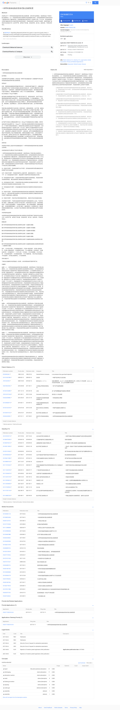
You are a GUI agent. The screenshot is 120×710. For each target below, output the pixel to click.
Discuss (84, 64)
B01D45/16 (7, 32)
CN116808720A (7, 495)
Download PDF (66, 20)
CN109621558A (7, 458)
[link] (28, 34)
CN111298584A (7, 527)
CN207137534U (7, 555)
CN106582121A (7, 514)
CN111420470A (7, 470)
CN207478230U (7, 579)
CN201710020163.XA (8, 612)
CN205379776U (7, 592)
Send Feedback (48, 707)
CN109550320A (7, 454)
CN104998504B (7, 531)
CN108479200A (7, 439)
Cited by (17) (77, 60)
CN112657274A (7, 477)
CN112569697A (7, 473)
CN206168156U (7, 582)
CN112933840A (7, 483)
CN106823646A (7, 517)
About (40, 707)
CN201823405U (7, 386)
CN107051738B (7, 589)
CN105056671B (7, 575)
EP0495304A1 (6, 374)
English (71, 25)
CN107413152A (7, 558)
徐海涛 (67, 27)
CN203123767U (7, 520)
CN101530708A (7, 377)
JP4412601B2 (6, 381)
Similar (86, 20)
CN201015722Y (7, 561)
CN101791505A (7, 524)
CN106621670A (7, 544)
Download (82, 663)
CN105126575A (7, 407)
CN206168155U (7, 568)
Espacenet (70, 64)
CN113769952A (7, 487)
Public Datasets (58, 707)
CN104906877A (7, 402)
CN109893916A (7, 461)
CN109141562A (7, 451)
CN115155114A (7, 490)
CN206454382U (7, 416)
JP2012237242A (7, 394)
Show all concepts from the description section (15, 697)
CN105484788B (7, 534)
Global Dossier (77, 64)
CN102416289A (7, 391)
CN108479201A (7, 443)
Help (80, 707)
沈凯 (74, 27)
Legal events (84, 60)
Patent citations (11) (68, 60)
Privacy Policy (73, 707)
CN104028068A (7, 572)
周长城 (71, 27)
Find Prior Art (77, 20)
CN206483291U (7, 565)
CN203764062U (7, 596)
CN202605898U (7, 397)
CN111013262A (7, 465)
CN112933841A (7, 480)
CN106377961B (7, 585)
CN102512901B (7, 551)
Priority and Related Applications (75, 61)
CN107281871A (7, 436)
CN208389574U (7, 548)
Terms (66, 707)
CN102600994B (7, 541)
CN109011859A (7, 446)
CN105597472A (7, 412)
